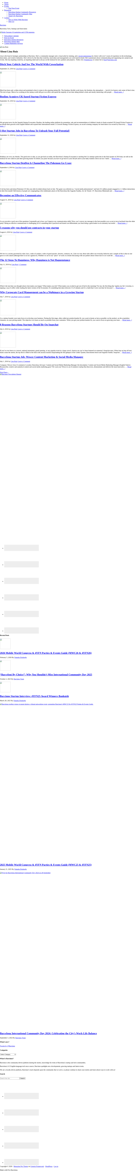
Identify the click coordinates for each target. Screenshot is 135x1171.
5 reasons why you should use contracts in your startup (29, 227)
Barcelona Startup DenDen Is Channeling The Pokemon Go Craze (36, 163)
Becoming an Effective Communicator (20, 195)
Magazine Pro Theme (21, 1166)
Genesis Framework (37, 1166)
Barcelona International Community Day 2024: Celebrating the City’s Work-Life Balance (48, 1033)
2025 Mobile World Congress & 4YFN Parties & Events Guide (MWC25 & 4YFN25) (46, 864)
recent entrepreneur (85, 56)
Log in (56, 1166)
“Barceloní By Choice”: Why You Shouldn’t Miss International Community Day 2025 (46, 674)
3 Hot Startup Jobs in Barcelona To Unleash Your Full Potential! (35, 130)
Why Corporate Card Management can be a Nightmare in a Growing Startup (42, 292)
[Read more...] (119, 92)
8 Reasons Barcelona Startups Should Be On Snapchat (29, 324)
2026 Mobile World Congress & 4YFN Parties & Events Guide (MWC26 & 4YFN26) (46, 653)
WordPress (48, 1166)
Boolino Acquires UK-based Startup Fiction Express (28, 96)
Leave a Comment (29, 69)
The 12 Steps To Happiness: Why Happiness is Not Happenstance (35, 260)
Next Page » (4, 372)
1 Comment (22, 264)
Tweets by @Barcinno (7, 1046)
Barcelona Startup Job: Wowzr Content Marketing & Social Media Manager (41, 357)
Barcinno (3, 25)
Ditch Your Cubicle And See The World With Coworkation (31, 64)
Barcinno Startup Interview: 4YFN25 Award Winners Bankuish (34, 696)
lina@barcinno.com (110, 60)
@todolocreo (88, 60)
